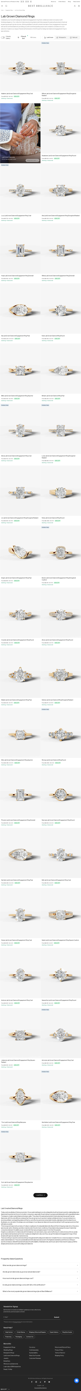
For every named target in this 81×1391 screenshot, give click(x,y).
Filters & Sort (23, 37)
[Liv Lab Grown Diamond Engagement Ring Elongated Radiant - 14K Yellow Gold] (20, 491)
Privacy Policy (17, 1321)
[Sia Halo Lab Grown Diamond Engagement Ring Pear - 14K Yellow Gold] (20, 853)
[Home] (40, 6)
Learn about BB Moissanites (12, 1366)
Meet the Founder (34, 1355)
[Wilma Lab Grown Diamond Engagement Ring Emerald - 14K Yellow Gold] (61, 248)
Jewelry (6, 1358)
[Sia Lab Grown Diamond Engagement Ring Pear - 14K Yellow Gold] (20, 308)
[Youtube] (49, 1382)
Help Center (76, 1)
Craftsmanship (33, 1350)
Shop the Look (31, 160)
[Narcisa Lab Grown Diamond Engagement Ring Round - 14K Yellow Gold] (61, 793)
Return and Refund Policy (62, 1347)
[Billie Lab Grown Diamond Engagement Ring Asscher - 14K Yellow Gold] (20, 368)
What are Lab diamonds (11, 1364)
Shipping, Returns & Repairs (37, 1332)
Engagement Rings (9, 10)
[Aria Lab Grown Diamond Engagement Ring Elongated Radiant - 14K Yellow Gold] (61, 188)
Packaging (19, 1337)
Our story (32, 1347)
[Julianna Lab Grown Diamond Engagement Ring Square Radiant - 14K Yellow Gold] (20, 1033)
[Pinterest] (45, 1382)
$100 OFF (4, 1389)
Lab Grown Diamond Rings (12, 1355)
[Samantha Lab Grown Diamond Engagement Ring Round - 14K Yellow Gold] (61, 973)
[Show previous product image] (3, 66)
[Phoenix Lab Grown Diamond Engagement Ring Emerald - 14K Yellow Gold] (20, 793)
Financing (8, 1337)
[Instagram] (36, 1382)
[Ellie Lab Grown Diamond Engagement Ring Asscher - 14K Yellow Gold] (20, 733)
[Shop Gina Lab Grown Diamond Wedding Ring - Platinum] (32, 129)
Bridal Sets (7, 1361)
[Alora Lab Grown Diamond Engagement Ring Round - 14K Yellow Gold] (61, 613)
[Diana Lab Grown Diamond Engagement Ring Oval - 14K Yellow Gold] (20, 913)
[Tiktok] (40, 1382)
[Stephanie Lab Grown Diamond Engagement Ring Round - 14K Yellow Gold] (61, 128)
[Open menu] (2, 6)
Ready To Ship (8, 1369)
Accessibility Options (40, 1387)
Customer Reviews (35, 1358)
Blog (69, 1)
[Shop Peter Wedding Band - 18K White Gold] (18, 145)
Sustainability (33, 1353)
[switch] (3, 37)
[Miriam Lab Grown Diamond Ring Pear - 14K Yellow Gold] (61, 368)
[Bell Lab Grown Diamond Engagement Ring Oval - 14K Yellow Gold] (61, 853)
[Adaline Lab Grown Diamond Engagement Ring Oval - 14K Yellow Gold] (20, 66)
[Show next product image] (37, 66)
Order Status (62, 1)
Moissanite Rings (9, 1353)
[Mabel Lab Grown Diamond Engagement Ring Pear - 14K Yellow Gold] (20, 673)
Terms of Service (60, 1353)
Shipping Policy (59, 1355)
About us (53, 1)
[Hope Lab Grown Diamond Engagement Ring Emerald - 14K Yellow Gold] (20, 248)
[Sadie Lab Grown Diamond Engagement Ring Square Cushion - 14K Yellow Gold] (61, 913)
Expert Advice (54, 1332)
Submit (56, 1317)
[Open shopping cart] (79, 6)
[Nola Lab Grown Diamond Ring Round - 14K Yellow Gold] (61, 491)
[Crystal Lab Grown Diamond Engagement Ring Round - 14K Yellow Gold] (20, 613)
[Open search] (6, 6)
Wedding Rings (8, 1350)
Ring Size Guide (67, 1332)
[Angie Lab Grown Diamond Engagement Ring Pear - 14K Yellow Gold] (20, 551)
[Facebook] (32, 1382)
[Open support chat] (76, 1380)
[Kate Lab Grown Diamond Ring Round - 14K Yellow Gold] (61, 308)
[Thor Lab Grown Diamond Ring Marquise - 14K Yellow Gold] (20, 1095)
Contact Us (29, 1337)
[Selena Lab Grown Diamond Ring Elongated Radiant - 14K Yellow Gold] (61, 673)
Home (2, 10)
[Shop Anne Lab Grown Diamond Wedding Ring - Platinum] (16, 142)
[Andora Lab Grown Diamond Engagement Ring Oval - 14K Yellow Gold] (20, 973)
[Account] (75, 6)
